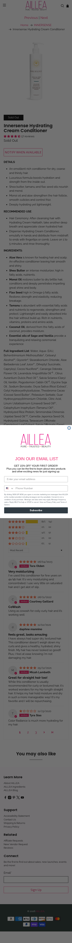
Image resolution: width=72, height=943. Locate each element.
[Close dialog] (69, 427)
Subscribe (36, 510)
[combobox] (9, 488)
